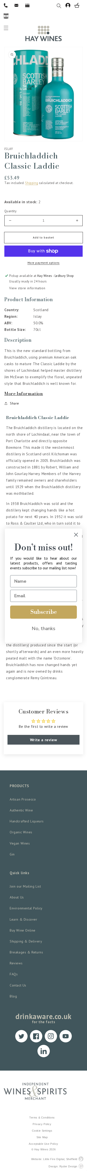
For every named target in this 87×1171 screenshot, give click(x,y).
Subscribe (43, 612)
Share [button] (14, 403)
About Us (17, 897)
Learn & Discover (23, 919)
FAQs (14, 974)
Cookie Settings (42, 1130)
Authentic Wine (21, 810)
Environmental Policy (26, 908)
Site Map (42, 1137)
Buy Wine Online (23, 930)
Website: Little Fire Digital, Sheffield (54, 1159)
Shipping (31, 183)
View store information (27, 288)
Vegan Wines (20, 843)
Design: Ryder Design (63, 1166)
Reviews (16, 963)
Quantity (10, 211)
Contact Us (18, 985)
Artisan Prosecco (23, 799)
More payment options (44, 262)
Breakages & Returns (26, 952)
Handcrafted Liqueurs (27, 821)
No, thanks (43, 628)
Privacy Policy (42, 1124)
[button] (61, 5)
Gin (12, 854)
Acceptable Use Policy (43, 1143)
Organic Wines (21, 832)
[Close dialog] (76, 534)
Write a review (43, 739)
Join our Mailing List (25, 886)
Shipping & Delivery (26, 941)
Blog (13, 996)
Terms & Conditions (42, 1117)
